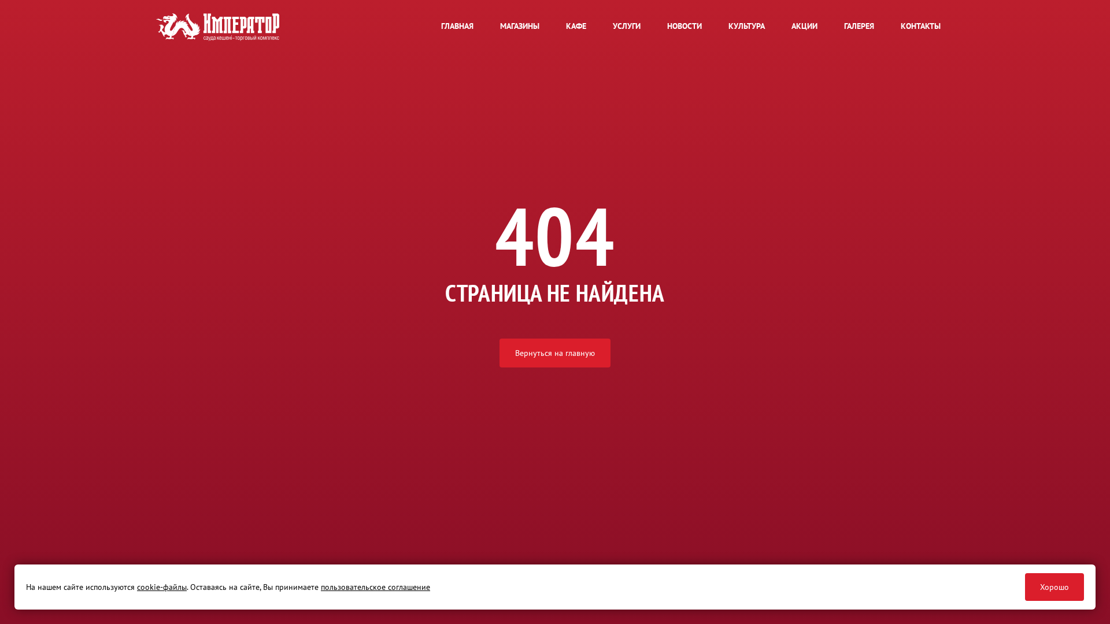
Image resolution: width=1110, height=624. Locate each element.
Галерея (859, 26)
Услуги (627, 26)
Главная (457, 26)
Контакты (921, 26)
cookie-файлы (162, 587)
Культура (746, 26)
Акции (804, 26)
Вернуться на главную (555, 353)
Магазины (519, 26)
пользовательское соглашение (375, 587)
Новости (684, 26)
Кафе (576, 26)
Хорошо (1054, 587)
